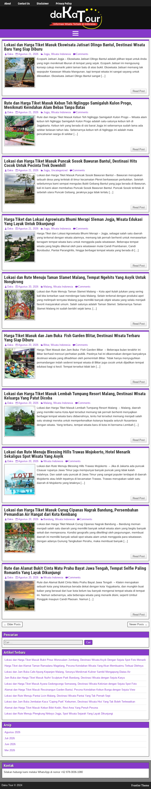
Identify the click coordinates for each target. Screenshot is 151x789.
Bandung (48, 519)
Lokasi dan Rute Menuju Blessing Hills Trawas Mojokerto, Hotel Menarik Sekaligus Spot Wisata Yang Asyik (67, 454)
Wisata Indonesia (61, 54)
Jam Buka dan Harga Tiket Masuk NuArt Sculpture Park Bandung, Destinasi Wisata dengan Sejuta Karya (65, 677)
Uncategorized (59, 170)
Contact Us (24, 3)
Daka (10, 54)
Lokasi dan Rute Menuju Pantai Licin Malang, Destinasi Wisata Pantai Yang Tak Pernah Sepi (57, 695)
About (7, 3)
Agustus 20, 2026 (28, 286)
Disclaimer (43, 3)
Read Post (139, 91)
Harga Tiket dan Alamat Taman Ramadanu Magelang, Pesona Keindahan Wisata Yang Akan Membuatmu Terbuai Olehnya (74, 665)
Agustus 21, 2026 (28, 54)
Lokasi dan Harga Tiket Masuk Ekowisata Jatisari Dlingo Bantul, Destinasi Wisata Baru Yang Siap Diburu (74, 47)
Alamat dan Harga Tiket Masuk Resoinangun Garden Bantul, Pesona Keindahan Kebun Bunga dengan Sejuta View (70, 689)
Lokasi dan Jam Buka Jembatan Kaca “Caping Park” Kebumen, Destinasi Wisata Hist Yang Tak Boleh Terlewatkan (70, 701)
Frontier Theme (140, 785)
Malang (47, 286)
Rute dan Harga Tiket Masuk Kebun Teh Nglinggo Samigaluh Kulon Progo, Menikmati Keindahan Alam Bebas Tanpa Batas (68, 105)
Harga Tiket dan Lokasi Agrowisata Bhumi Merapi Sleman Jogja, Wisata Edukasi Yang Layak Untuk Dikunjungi (73, 221)
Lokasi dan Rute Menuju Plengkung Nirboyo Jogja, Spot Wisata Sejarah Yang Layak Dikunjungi (59, 713)
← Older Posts (12, 624)
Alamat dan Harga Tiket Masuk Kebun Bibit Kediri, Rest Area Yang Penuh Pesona (51, 707)
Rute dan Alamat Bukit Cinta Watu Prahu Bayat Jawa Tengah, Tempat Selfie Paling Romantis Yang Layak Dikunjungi (75, 570)
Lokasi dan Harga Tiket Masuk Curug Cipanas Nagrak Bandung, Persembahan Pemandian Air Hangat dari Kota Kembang (71, 512)
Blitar (46, 344)
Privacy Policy (64, 3)
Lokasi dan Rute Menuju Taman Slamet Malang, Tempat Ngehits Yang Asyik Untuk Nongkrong (75, 279)
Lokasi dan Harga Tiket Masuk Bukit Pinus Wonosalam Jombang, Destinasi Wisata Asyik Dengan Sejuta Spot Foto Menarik (75, 659)
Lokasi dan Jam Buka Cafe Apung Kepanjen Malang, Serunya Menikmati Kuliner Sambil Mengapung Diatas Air (67, 671)
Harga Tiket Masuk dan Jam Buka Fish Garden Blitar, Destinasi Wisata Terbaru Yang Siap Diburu (72, 337)
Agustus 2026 (12, 732)
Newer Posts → (138, 624)
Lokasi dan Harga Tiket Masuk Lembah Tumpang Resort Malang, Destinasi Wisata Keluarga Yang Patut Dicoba (74, 395)
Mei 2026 (10, 750)
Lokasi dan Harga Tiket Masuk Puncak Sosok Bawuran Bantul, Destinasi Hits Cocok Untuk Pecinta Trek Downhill (70, 163)
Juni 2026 (10, 744)
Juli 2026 (10, 738)
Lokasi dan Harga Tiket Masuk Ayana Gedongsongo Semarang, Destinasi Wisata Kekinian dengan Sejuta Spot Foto (71, 683)
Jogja (46, 54)
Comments (82, 54)
